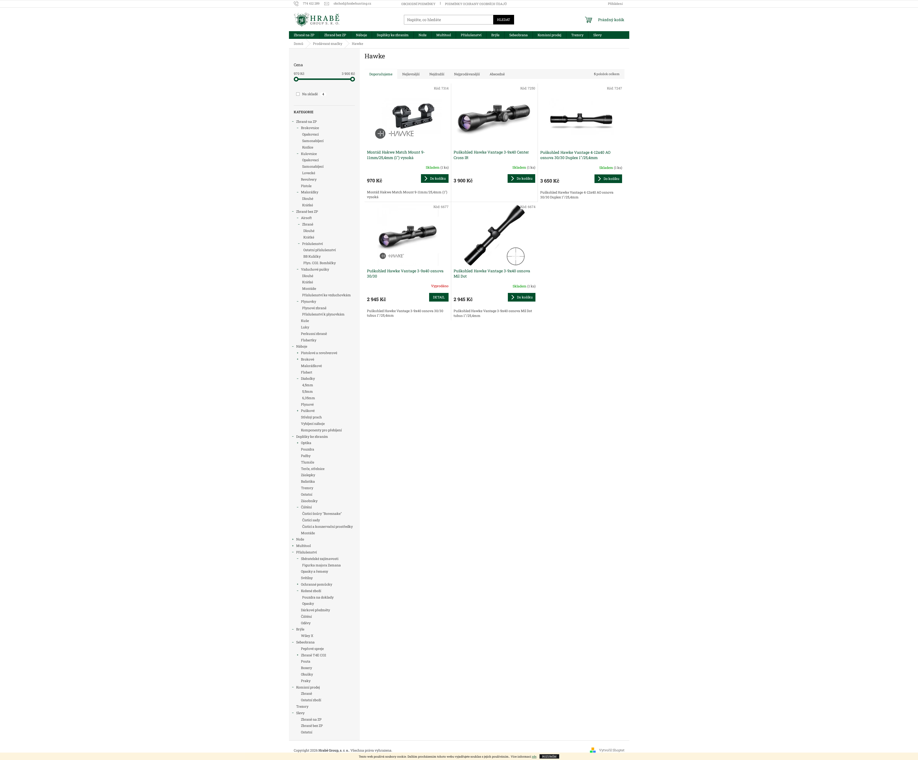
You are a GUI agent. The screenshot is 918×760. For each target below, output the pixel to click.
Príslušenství (312, 243)
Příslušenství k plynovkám (323, 314)
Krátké (307, 205)
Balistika (308, 481)
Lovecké (308, 173)
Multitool (303, 545)
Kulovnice (309, 153)
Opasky (308, 603)
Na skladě (313, 94)
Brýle (300, 629)
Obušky (307, 674)
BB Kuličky (312, 256)
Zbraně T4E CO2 (313, 655)
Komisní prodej (308, 687)
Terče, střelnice (312, 468)
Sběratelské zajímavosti (319, 558)
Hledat (503, 19)
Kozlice (307, 147)
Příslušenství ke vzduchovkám (326, 295)
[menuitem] (304, 35)
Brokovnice (310, 127)
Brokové (307, 359)
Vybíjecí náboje (313, 423)
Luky (305, 327)
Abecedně (497, 74)
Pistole (306, 186)
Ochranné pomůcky (316, 584)
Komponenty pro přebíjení (321, 430)
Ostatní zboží (311, 700)
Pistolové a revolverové (319, 352)
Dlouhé (307, 198)
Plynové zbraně (314, 308)
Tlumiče (307, 462)
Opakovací (310, 134)
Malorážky (309, 192)
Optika (306, 442)
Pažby (306, 455)
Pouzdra (307, 449)
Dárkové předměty (315, 610)
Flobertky (308, 340)
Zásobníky (309, 501)
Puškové (308, 410)
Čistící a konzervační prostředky (327, 526)
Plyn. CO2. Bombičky (319, 263)
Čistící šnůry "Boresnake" (322, 513)
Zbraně (307, 224)
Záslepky (308, 475)
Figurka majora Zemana (321, 565)
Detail (439, 297)
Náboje (301, 346)
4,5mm (307, 385)
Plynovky (308, 301)
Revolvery (309, 179)
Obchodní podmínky (418, 4)
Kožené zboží (311, 590)
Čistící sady (311, 520)
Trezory (307, 488)
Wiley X (307, 635)
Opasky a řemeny (314, 571)
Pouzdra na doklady (318, 597)
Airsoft (306, 217)
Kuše (305, 320)
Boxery (306, 667)
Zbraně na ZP (306, 121)
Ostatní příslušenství (319, 250)
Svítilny (307, 578)
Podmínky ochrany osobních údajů (476, 4)
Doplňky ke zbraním (312, 436)
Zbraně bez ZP (307, 211)
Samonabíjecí (313, 140)
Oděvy (306, 623)
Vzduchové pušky (315, 269)
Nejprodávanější (467, 74)
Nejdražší (436, 74)
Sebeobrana (305, 642)
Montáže (309, 288)
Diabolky (308, 378)
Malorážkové (311, 365)
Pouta (305, 661)
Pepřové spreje (312, 648)
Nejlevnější (411, 74)
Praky (306, 680)
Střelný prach (311, 417)
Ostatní (306, 494)
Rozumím (549, 756)
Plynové (307, 404)
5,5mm (307, 391)
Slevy (300, 713)
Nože (300, 539)
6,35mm (308, 398)
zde (534, 756)
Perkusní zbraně (314, 333)
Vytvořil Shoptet (611, 750)
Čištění (306, 507)
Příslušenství (306, 552)
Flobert (306, 372)
